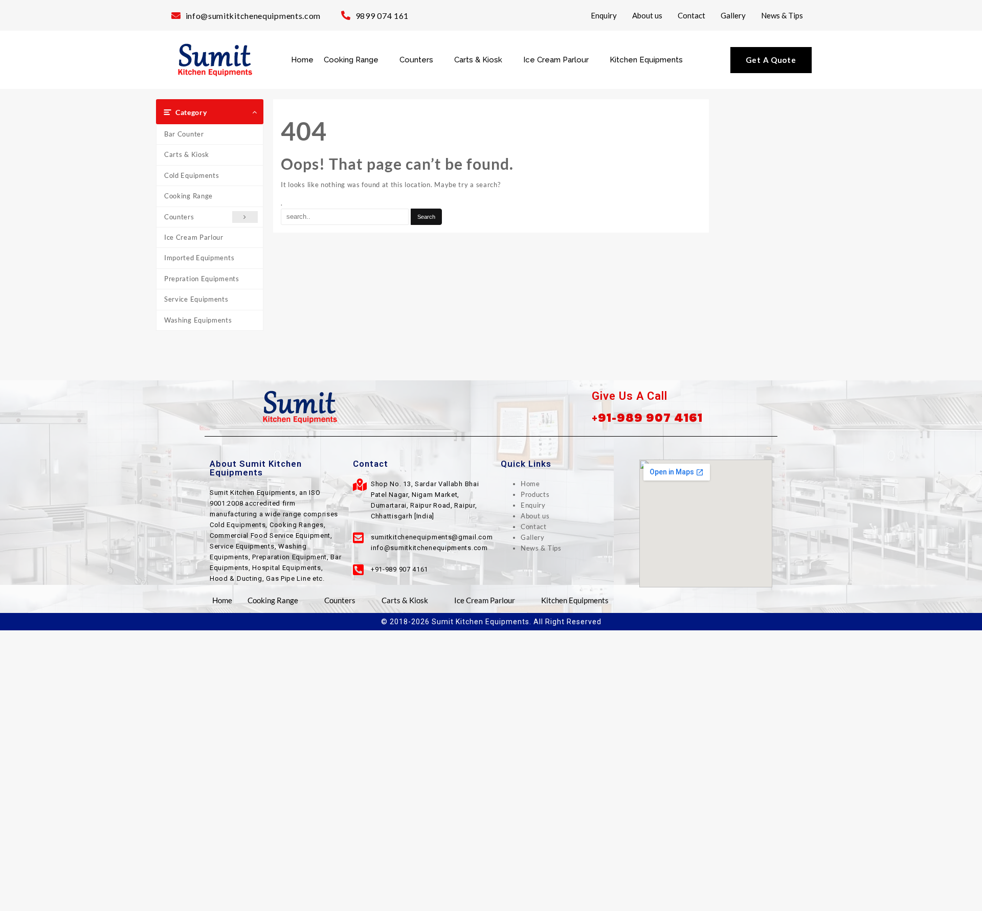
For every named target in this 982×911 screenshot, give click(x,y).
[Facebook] (468, 407)
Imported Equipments (199, 258)
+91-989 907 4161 (647, 417)
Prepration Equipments (201, 279)
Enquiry (604, 15)
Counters (416, 59)
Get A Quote (771, 59)
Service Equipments (196, 299)
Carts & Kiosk (478, 59)
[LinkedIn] (513, 407)
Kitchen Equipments (646, 59)
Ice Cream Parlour (556, 59)
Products (535, 494)
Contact (691, 15)
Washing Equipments (198, 320)
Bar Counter (184, 134)
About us (647, 15)
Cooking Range (351, 59)
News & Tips (782, 15)
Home (302, 59)
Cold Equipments (191, 175)
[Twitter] (491, 407)
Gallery (733, 15)
